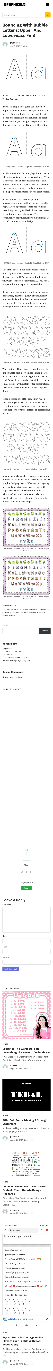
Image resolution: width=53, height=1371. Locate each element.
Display (5, 605)
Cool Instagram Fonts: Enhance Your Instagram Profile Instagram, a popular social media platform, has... (25, 1352)
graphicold (15, 42)
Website (5, 957)
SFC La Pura (7, 654)
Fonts (13, 605)
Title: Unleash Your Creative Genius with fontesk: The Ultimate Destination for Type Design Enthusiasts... (24, 1201)
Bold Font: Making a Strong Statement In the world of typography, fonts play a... (25, 1130)
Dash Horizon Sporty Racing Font (16, 660)
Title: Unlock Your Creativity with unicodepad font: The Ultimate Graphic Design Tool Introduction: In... (26, 1058)
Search (5, 625)
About (26, 888)
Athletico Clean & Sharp (12, 651)
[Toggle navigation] (48, 4)
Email (5, 946)
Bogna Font (7, 648)
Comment (6, 904)
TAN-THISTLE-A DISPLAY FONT (15, 657)
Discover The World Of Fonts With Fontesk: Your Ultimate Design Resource (24, 1190)
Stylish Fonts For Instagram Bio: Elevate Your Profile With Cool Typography (23, 1341)
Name (5, 936)
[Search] (48, 14)
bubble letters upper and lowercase (22, 609)
